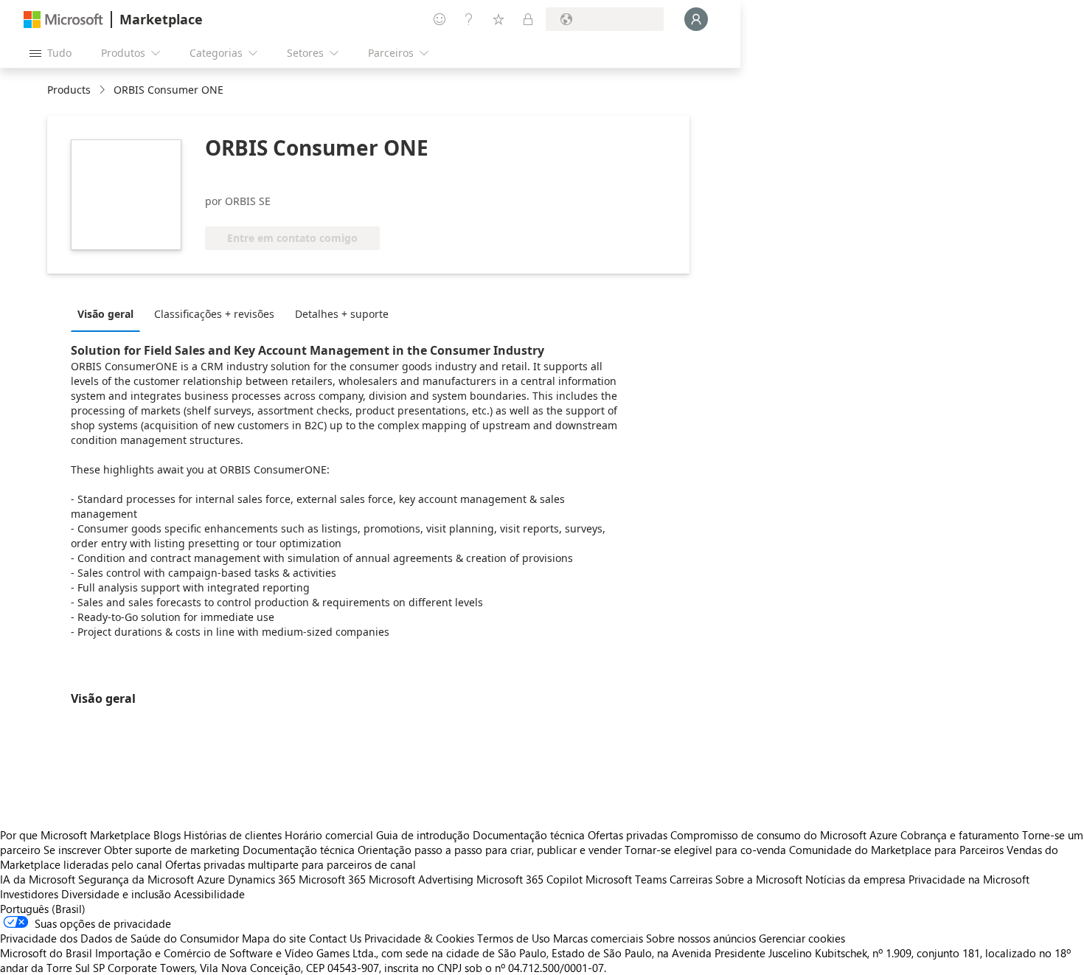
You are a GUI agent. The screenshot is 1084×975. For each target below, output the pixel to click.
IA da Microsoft (37, 879)
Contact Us (335, 938)
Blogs (167, 834)
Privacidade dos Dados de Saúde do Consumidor (119, 938)
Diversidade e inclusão (116, 893)
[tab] (109, 313)
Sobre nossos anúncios (701, 938)
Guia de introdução (423, 834)
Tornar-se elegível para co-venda (705, 849)
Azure (211, 879)
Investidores (29, 893)
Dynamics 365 (262, 879)
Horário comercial (329, 834)
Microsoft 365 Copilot (529, 879)
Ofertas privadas (627, 834)
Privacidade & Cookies (419, 938)
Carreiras (691, 879)
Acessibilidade (209, 893)
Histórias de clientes (233, 834)
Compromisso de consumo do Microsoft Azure (785, 834)
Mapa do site (274, 938)
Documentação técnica (529, 834)
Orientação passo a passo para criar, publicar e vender (490, 849)
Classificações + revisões (214, 314)
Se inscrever (72, 849)
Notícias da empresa (855, 879)
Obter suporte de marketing (172, 849)
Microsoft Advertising (421, 879)
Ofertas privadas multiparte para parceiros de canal (290, 864)
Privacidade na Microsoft (968, 879)
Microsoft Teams (626, 879)
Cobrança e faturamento (959, 834)
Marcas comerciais (598, 938)
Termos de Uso (513, 938)
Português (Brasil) (43, 908)
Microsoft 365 (332, 879)
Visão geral (105, 314)
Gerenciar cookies (802, 938)
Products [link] (69, 90)
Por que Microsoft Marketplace (75, 834)
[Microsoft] (63, 19)
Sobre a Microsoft (758, 879)
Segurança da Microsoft (136, 879)
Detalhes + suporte (342, 314)
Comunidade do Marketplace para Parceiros (896, 849)
